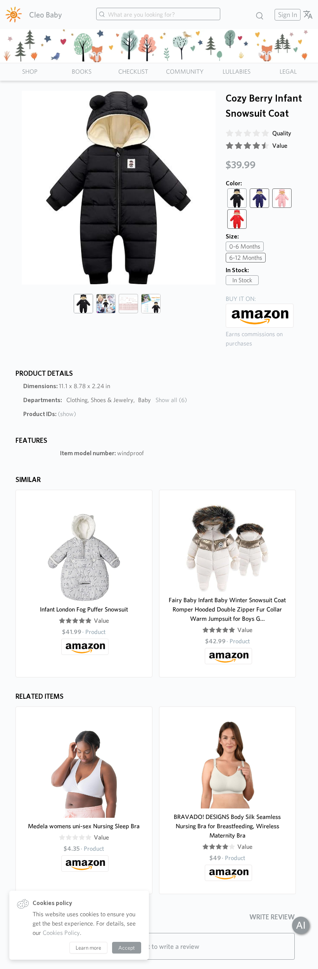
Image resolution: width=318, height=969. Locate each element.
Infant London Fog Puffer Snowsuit (84, 609)
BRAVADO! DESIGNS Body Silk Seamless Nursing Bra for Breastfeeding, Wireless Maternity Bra (227, 826)
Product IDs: (49, 414)
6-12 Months (245, 258)
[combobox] (158, 15)
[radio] (229, 133)
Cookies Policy (61, 933)
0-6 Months (244, 246)
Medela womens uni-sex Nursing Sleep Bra (84, 826)
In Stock (242, 280)
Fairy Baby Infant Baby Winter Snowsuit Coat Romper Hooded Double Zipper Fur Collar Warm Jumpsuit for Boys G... (227, 609)
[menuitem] (286, 14)
